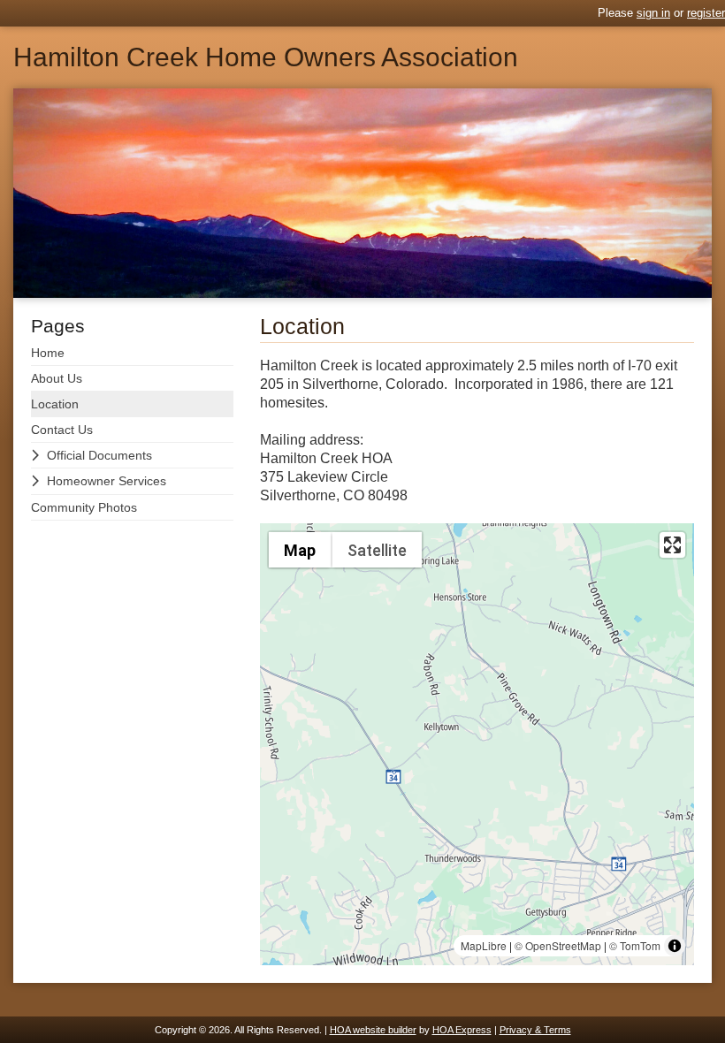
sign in (653, 12)
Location (55, 404)
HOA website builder (373, 1029)
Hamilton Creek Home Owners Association (265, 57)
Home (48, 353)
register (706, 12)
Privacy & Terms (535, 1029)
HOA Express (462, 1029)
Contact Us (62, 430)
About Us (56, 378)
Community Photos (84, 507)
